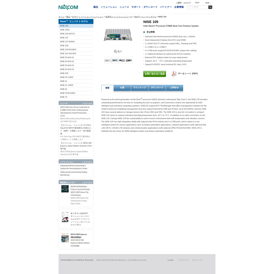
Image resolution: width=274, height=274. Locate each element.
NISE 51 (63, 81)
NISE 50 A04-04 (67, 69)
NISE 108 (64, 46)
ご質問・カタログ (183, 3)
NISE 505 (64, 73)
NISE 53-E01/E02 (67, 93)
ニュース (124, 7)
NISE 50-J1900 (66, 77)
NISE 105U (65, 30)
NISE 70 (63, 97)
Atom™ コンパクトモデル (145, 17)
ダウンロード (157, 87)
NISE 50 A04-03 (67, 65)
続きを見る (88, 103)
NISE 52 (63, 89)
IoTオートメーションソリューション (87, 17)
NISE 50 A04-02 (67, 61)
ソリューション (109, 7)
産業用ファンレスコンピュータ (118, 17)
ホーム (61, 17)
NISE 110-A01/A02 (68, 53)
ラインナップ (140, 87)
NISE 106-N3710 (67, 34)
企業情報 (179, 7)
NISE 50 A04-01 (67, 57)
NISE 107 (64, 38)
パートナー (166, 7)
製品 (95, 7)
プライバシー (184, 260)
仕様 (122, 87)
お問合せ (174, 87)
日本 (207, 3)
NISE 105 (64, 26)
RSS (197, 3)
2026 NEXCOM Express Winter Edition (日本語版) (80, 243)
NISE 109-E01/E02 (68, 49)
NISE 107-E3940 (67, 42)
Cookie (170, 260)
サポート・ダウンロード (144, 7)
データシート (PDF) (188, 73)
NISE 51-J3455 (66, 85)
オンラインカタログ (79, 213)
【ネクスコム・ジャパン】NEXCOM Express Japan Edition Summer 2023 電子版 (76, 146)
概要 (107, 88)
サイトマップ (197, 260)
